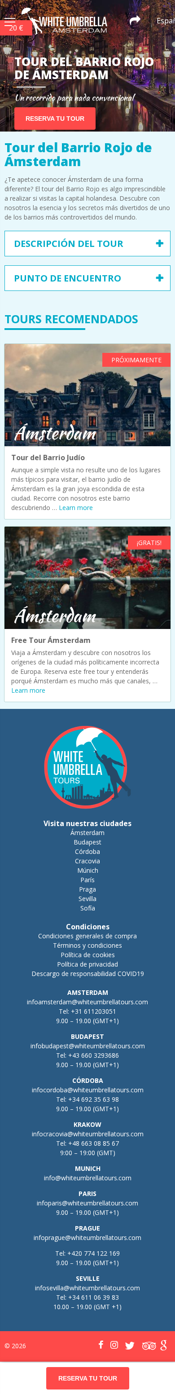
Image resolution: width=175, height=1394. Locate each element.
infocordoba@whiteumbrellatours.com (88, 1090)
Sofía (87, 908)
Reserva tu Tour (55, 118)
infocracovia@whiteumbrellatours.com (88, 1134)
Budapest (87, 842)
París (87, 879)
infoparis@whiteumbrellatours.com (87, 1203)
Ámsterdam (87, 832)
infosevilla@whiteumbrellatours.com (87, 1288)
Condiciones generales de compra (87, 936)
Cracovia (87, 861)
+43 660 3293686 (93, 1055)
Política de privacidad (87, 964)
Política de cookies (88, 954)
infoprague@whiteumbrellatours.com (87, 1237)
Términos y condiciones (87, 945)
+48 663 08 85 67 (93, 1143)
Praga (87, 889)
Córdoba (87, 851)
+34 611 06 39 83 (93, 1297)
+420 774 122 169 (93, 1253)
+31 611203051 (93, 1011)
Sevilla (87, 898)
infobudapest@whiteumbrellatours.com (88, 1046)
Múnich (87, 870)
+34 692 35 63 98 (93, 1099)
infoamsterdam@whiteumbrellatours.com (87, 1002)
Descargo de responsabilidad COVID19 (87, 973)
